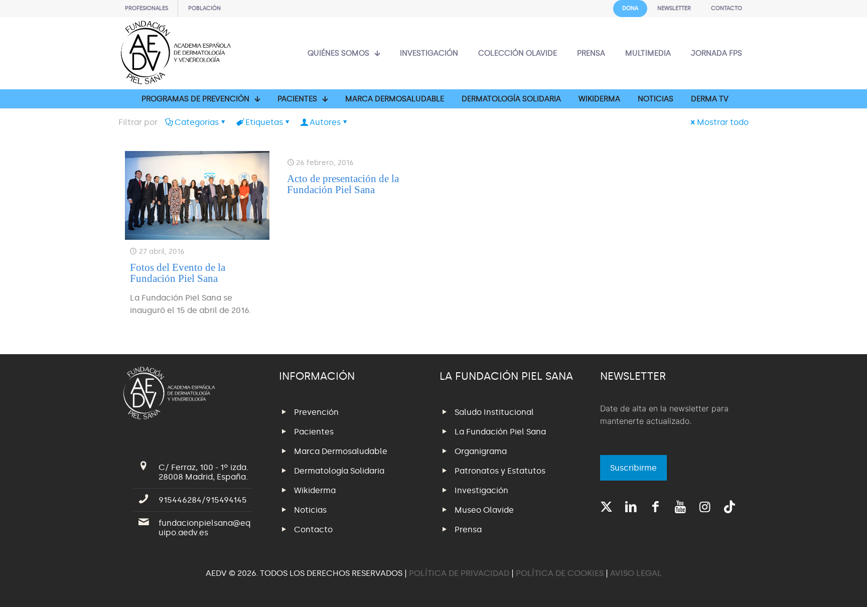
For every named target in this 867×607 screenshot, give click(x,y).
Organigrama (481, 451)
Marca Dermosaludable (340, 451)
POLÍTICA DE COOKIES (560, 573)
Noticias (310, 510)
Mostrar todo (723, 122)
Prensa (468, 529)
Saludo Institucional (494, 412)
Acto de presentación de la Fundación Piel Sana (343, 184)
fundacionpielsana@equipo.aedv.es (204, 527)
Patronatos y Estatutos (500, 471)
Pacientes (314, 431)
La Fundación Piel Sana (500, 431)
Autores (325, 122)
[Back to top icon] (818, 586)
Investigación (481, 490)
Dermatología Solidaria (339, 471)
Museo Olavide (484, 510)
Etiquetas (264, 122)
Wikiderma (315, 490)
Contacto (313, 529)
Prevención (316, 412)
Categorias (197, 122)
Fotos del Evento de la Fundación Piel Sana (177, 272)
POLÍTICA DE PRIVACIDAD (460, 573)
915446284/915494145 (203, 500)
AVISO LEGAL (636, 573)
